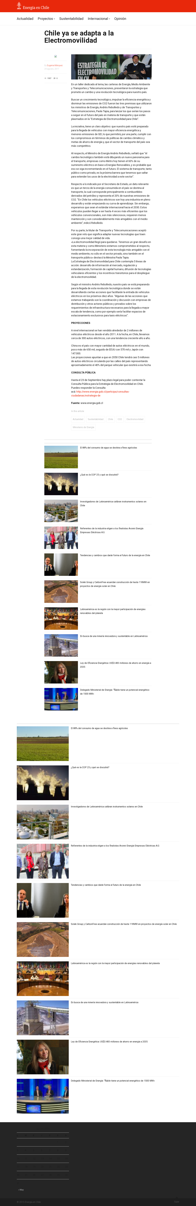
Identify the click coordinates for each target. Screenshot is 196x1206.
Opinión (120, 19)
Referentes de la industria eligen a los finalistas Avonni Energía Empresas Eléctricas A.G (115, 845)
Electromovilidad (135, 419)
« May (21, 1190)
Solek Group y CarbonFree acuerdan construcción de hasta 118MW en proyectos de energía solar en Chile (124, 924)
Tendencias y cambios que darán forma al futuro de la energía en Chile (115, 555)
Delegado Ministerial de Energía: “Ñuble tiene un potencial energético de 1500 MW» (113, 1080)
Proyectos (45, 19)
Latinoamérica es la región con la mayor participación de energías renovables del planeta (115, 963)
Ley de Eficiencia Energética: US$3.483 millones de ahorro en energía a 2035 (109, 1041)
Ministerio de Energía (83, 427)
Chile (110, 419)
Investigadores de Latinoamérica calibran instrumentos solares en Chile (107, 806)
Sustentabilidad (71, 19)
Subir (176, 1201)
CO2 (120, 419)
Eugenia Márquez (55, 65)
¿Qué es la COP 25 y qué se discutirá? (99, 474)
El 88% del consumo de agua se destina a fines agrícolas (108, 447)
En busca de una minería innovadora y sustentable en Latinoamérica (114, 636)
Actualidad (25, 19)
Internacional (98, 19)
